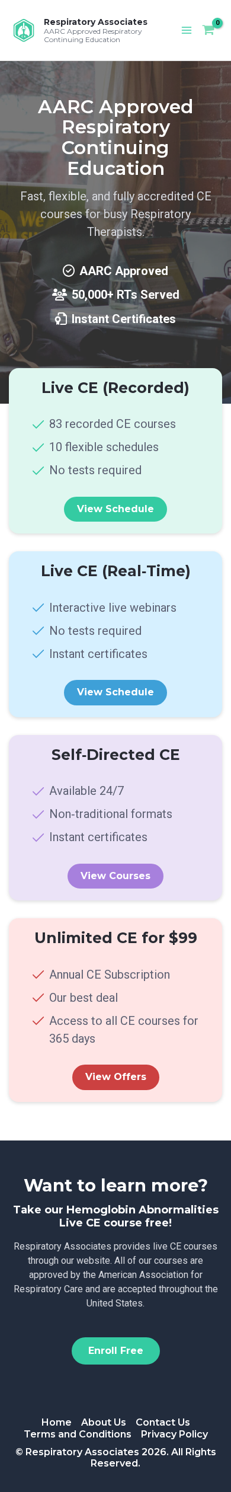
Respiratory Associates (95, 22)
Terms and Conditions (77, 1434)
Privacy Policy (174, 1434)
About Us (103, 1422)
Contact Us (163, 1422)
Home (56, 1422)
